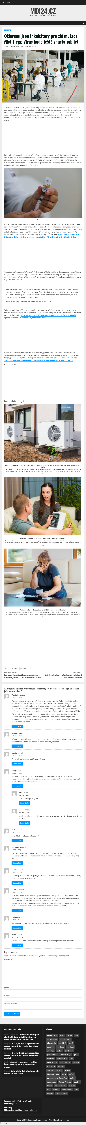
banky (69, 1035)
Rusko (49, 1086)
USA (48, 1090)
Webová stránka (10, 1004)
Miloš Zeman (52, 1062)
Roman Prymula (65, 1082)
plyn (64, 1074)
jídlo (76, 1055)
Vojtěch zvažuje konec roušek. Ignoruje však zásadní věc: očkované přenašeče (63, 675)
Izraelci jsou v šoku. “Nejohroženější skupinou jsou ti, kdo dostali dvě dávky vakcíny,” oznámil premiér (41, 359)
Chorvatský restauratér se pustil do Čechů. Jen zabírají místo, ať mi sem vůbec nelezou (20, 1064)
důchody (70, 1047)
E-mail (7, 996)
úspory (50, 1093)
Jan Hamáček (52, 1055)
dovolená (50, 1047)
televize (72, 1086)
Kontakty (8, 1107)
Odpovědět (17, 726)
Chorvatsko (51, 1043)
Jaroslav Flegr (14, 668)
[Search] (83, 23)
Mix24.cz (43, 11)
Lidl (71, 1058)
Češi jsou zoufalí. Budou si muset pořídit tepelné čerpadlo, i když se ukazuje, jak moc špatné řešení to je (43, 466)
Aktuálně (7, 30)
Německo (51, 1066)
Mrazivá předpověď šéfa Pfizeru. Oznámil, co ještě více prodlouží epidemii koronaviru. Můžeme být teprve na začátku (40, 316)
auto (62, 1035)
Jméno (7, 987)
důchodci (60, 1047)
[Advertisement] (43, 137)
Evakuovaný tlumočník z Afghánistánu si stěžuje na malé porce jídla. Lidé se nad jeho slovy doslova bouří (23, 675)
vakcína (56, 1090)
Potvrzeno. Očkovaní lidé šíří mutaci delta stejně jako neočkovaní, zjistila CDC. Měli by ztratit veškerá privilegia (41, 235)
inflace (59, 1051)
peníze (67, 1070)
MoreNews (53, 1120)
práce (72, 1078)
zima (76, 1090)
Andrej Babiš (52, 1035)
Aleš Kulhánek (10, 46)
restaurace (51, 1082)
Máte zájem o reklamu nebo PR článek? (20, 1110)
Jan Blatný (69, 1051)
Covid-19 (62, 1043)
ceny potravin (65, 1039)
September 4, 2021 (44, 301)
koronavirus (24, 668)
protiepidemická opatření (57, 1078)
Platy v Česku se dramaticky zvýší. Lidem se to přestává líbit (43, 610)
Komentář (8, 959)
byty (76, 1035)
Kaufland (50, 1058)
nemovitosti (65, 1062)
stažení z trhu (60, 1086)
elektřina (50, 1051)
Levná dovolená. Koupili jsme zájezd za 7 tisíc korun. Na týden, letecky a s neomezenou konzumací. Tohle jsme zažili (21, 1037)
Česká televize (61, 1093)
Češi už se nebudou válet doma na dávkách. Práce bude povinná (43, 539)
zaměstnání (67, 1090)
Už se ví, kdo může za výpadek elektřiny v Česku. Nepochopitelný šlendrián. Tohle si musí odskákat (21, 1046)
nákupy (76, 1062)
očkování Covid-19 (54, 1070)
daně (71, 1043)
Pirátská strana (53, 1074)
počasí (71, 1074)
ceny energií (52, 1039)
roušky (77, 1082)
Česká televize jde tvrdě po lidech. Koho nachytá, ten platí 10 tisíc (21, 1072)
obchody (61, 1066)
